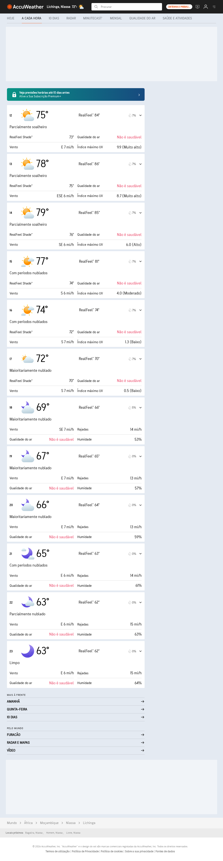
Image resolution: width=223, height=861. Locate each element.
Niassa (71, 823)
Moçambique (49, 823)
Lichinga (89, 823)
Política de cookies (112, 851)
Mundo (12, 823)
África (28, 823)
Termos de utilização (58, 851)
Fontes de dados (165, 851)
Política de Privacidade (85, 851)
